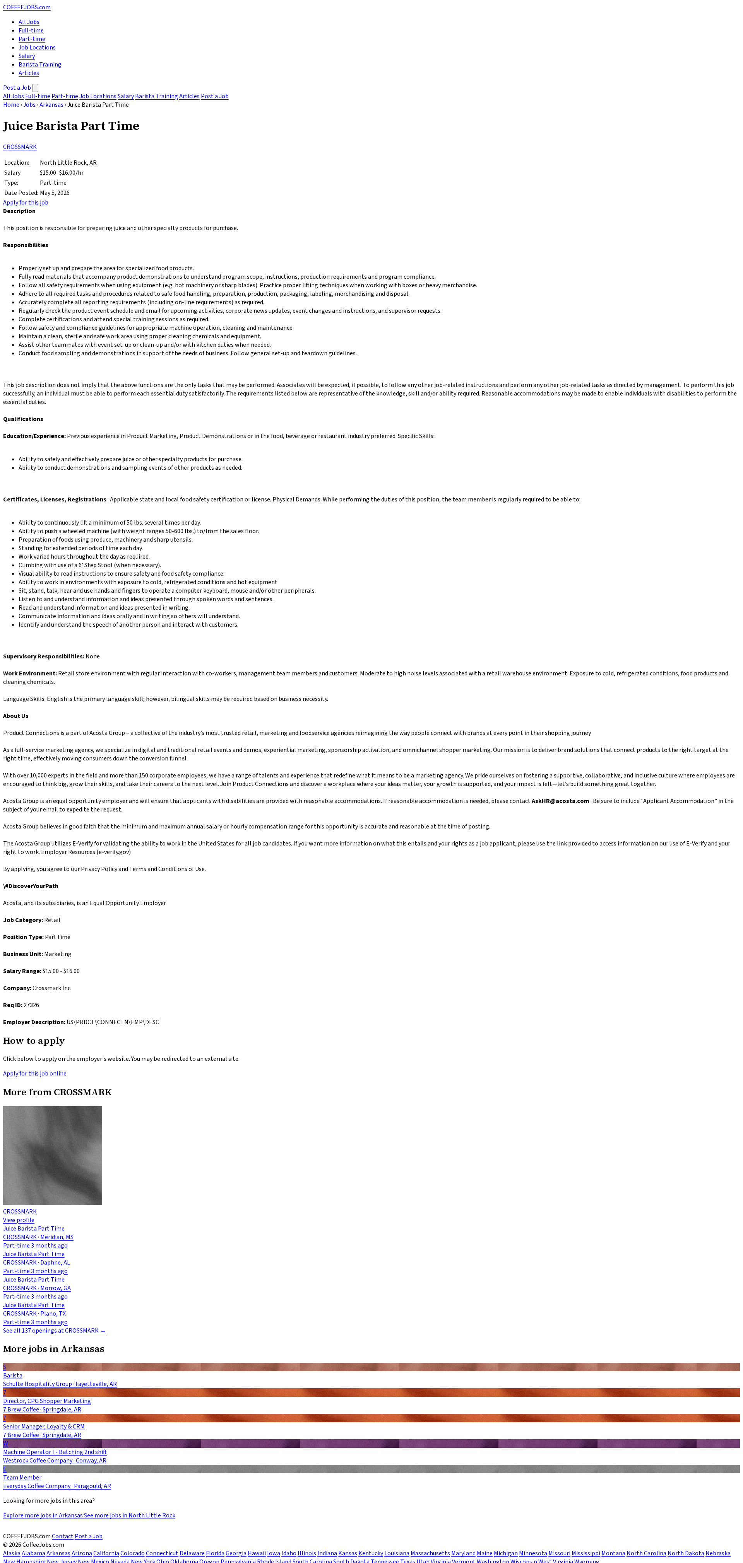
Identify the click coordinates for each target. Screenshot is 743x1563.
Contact (63, 1536)
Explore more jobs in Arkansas (43, 1515)
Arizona (82, 1553)
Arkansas (51, 105)
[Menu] (35, 88)
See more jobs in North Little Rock (129, 1515)
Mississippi (586, 1553)
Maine (485, 1553)
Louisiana (396, 1553)
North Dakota (686, 1553)
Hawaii (257, 1553)
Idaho (288, 1553)
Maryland (463, 1553)
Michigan (506, 1553)
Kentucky (370, 1553)
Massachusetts (430, 1553)
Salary (27, 56)
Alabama (33, 1553)
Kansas (347, 1553)
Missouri (559, 1553)
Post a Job (17, 88)
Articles (29, 73)
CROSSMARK (20, 147)
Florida (215, 1553)
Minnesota (533, 1553)
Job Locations (37, 47)
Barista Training (40, 64)
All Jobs (29, 22)
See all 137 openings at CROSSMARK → (54, 1330)
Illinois (307, 1553)
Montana (613, 1553)
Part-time (32, 39)
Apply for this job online (35, 1073)
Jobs (29, 105)
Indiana (327, 1553)
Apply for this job (25, 202)
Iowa (273, 1553)
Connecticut (162, 1553)
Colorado (132, 1553)
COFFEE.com (27, 7)
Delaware (192, 1553)
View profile (18, 1220)
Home (11, 105)
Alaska (12, 1553)
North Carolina (646, 1553)
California (106, 1553)
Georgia (236, 1553)
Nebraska (718, 1553)
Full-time (31, 30)
